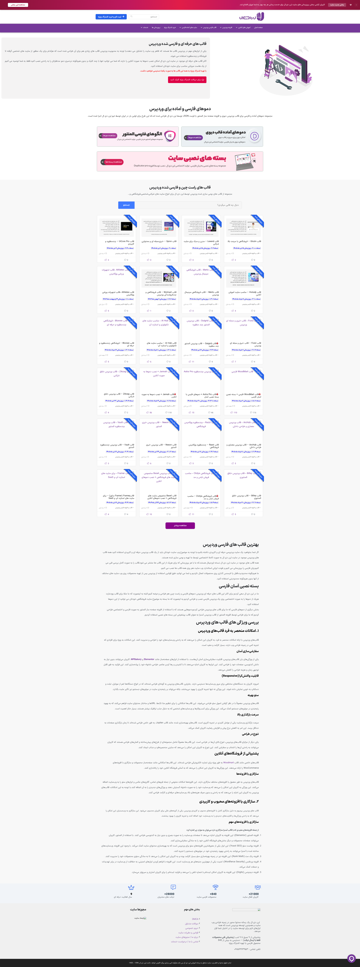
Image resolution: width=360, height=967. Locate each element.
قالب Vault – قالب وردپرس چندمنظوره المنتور (117, 446)
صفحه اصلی (258, 27)
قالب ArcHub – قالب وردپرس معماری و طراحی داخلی (244, 446)
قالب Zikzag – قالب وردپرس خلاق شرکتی (119, 395)
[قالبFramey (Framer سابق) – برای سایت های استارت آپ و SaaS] (116, 481)
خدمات (145, 27)
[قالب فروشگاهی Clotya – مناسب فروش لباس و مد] (201, 481)
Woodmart (228, 762)
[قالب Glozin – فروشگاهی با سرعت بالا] (243, 227)
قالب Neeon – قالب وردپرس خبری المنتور (161, 446)
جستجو (126, 205)
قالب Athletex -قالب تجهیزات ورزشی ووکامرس (118, 293)
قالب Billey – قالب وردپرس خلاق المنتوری (246, 497)
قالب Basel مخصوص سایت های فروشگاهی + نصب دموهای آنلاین (161, 497)
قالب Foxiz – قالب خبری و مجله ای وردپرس (245, 344)
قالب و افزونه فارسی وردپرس (250, 253)
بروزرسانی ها (156, 27)
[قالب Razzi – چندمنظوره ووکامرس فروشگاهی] (201, 431)
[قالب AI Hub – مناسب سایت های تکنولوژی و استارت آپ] (158, 329)
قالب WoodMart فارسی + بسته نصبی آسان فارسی (243, 396)
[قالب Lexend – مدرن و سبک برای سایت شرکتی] (201, 227)
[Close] (356, 5)
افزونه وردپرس (227, 27)
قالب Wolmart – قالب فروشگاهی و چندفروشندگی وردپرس (161, 293)
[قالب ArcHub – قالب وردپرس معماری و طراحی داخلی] (243, 431)
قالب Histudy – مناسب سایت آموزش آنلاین (245, 293)
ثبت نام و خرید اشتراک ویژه (109, 17)
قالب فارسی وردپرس (209, 27)
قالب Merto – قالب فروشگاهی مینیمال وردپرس (201, 293)
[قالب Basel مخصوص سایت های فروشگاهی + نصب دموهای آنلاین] (158, 481)
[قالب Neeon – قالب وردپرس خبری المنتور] (158, 431)
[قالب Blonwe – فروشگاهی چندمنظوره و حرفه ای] (116, 329)
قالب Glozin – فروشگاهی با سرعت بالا (244, 241)
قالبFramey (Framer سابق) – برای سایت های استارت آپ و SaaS (118, 497)
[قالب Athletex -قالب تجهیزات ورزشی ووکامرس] (116, 278)
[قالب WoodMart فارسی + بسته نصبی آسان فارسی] (243, 380)
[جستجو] (131, 16)
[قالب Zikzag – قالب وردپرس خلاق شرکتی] (116, 380)
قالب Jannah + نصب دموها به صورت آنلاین (159, 396)
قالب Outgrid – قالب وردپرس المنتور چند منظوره (201, 345)
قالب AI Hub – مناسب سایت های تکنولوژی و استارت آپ (161, 344)
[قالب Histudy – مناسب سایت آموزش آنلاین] (243, 278)
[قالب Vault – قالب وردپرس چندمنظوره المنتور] (116, 431)
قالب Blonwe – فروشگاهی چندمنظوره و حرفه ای (116, 344)
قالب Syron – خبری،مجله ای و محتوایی (159, 241)
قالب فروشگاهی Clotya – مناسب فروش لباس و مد (203, 497)
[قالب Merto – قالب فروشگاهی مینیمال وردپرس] (201, 278)
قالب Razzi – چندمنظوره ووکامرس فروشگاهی (204, 446)
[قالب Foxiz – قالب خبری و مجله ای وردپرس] (243, 329)
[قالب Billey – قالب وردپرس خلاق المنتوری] (243, 481)
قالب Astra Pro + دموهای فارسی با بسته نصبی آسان (202, 396)
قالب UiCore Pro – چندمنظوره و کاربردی (119, 243)
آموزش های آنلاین (244, 27)
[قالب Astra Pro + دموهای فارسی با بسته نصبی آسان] (201, 380)
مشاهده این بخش (18, 5)
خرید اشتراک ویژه (170, 27)
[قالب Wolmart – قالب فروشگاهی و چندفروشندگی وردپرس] (158, 278)
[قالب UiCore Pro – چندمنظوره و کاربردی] (116, 227)
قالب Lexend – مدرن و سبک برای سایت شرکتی (201, 243)
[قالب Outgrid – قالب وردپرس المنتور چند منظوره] (201, 329)
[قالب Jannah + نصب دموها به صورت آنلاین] (158, 380)
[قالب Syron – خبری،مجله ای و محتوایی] (158, 227)
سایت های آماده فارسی (189, 27)
